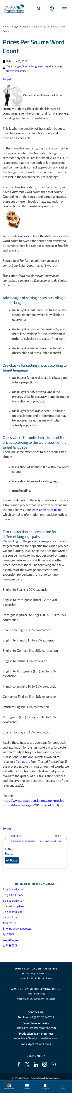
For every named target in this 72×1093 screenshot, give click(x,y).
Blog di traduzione (13, 895)
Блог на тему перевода (17, 928)
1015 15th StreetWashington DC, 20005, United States (36, 996)
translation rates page (46, 509)
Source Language (32, 66)
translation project (17, 71)
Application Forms (39, 1044)
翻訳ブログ (10, 923)
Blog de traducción (13, 889)
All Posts (11, 860)
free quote (23, 761)
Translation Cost (28, 26)
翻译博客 (8, 934)
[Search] (39, 8)
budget (17, 66)
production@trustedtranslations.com (36, 1038)
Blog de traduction (13, 900)
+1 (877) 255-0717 (42, 1017)
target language (53, 66)
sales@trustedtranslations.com (36, 1027)
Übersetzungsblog (13, 906)
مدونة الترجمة (11, 940)
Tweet (7, 79)
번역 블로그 (10, 945)
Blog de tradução (13, 912)
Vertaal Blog (10, 917)
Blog (14, 26)
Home (6, 26)
